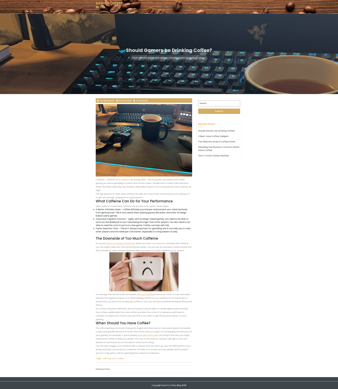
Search (219, 111)
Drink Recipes (197, 7)
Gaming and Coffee (113, 358)
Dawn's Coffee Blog (109, 5)
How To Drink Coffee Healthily (213, 155)
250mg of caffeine (146, 294)
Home (162, 7)
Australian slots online (148, 335)
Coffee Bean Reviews (178, 7)
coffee (124, 179)
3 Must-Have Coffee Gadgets (213, 136)
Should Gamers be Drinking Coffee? (216, 130)
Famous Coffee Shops (217, 7)
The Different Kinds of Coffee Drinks (216, 141)
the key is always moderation (120, 243)
